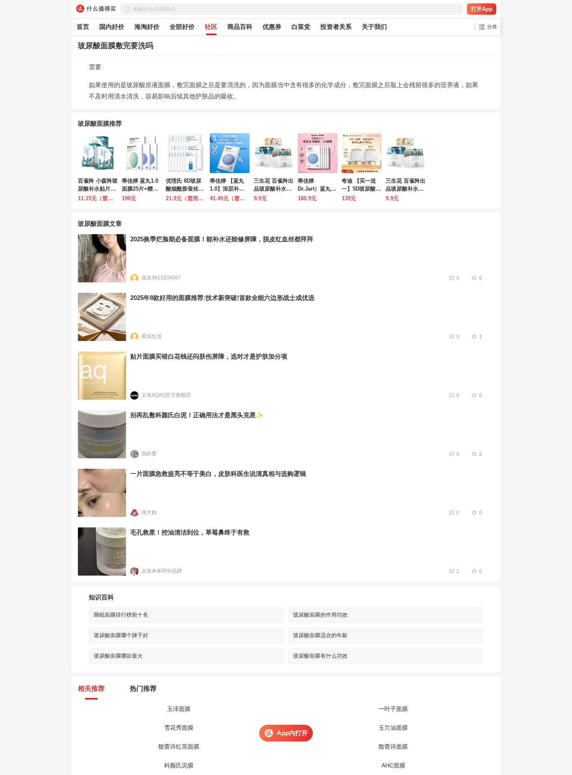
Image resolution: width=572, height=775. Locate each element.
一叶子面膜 (393, 708)
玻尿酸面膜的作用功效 (320, 615)
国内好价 (111, 26)
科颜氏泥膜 (178, 765)
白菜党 (300, 26)
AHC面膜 (393, 765)
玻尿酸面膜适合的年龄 (320, 635)
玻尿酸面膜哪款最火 (118, 656)
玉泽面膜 (179, 708)
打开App (481, 9)
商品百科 (240, 26)
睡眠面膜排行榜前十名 (121, 615)
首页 (83, 26)
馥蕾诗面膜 (393, 746)
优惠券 (272, 26)
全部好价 (182, 26)
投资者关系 (336, 26)
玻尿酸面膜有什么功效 (320, 656)
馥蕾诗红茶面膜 (178, 746)
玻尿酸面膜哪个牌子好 (121, 635)
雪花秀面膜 (178, 727)
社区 (211, 26)
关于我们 (374, 26)
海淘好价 (147, 26)
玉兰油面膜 (393, 727)
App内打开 (292, 732)
